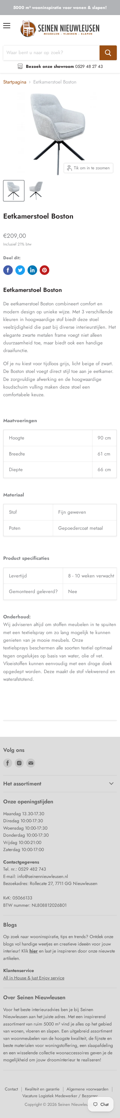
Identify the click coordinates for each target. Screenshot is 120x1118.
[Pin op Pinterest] (44, 270)
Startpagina (14, 82)
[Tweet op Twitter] (20, 270)
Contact (11, 1089)
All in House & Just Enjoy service (33, 978)
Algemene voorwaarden (87, 1089)
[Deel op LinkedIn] (32, 270)
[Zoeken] (108, 52)
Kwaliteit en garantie (42, 1089)
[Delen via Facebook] (8, 270)
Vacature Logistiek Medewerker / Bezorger (60, 1096)
